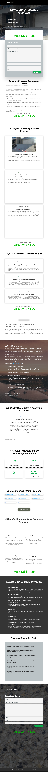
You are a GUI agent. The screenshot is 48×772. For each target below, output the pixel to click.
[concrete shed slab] (22, 502)
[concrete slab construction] (23, 494)
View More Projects (23, 509)
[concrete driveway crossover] (37, 498)
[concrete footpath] (22, 498)
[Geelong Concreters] (9, 498)
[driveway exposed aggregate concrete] (10, 494)
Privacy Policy (17, 769)
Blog (12, 769)
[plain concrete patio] (9, 502)
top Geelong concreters (17, 363)
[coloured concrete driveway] (37, 494)
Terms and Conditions (31, 769)
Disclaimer (23, 769)
